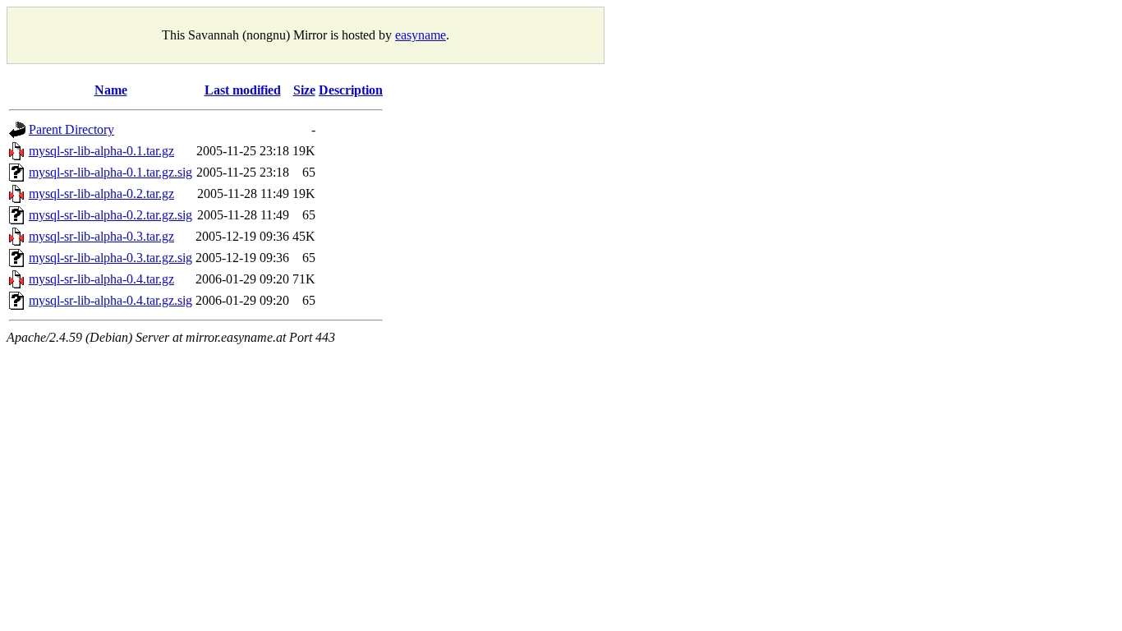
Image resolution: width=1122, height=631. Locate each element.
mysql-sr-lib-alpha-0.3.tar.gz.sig (110, 258)
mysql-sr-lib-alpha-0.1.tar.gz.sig (110, 172)
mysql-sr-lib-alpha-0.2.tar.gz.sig (110, 215)
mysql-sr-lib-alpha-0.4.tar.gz (101, 279)
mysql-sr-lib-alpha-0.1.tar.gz (101, 151)
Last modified (243, 90)
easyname (420, 35)
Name (110, 90)
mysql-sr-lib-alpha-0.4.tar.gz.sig (110, 300)
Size (304, 90)
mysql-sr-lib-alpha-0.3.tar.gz (101, 236)
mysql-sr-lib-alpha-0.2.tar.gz (101, 193)
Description (351, 90)
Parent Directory (71, 129)
